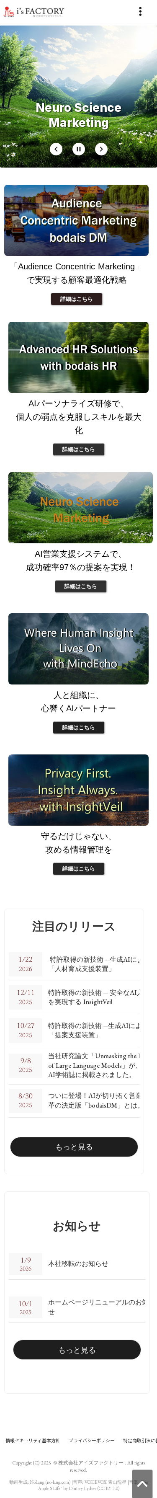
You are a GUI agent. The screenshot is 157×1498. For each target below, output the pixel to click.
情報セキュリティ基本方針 (32, 1440)
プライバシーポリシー (92, 1440)
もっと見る (74, 1147)
